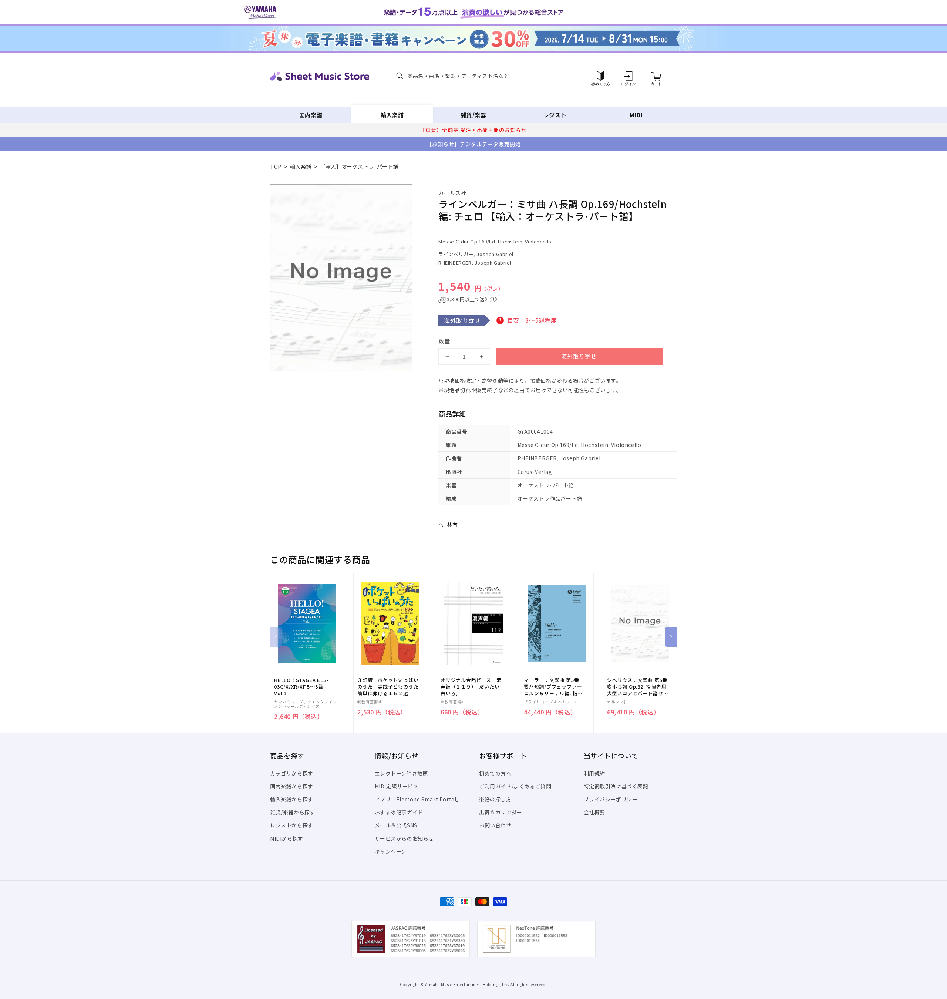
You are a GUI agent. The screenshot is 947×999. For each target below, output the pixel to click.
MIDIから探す (286, 838)
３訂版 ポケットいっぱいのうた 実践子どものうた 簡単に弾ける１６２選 (390, 687)
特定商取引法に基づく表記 (616, 786)
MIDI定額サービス (397, 786)
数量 (444, 341)
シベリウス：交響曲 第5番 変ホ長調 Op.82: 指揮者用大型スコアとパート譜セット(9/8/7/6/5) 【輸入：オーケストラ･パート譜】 (637, 687)
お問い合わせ (495, 825)
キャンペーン (391, 851)
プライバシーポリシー (611, 799)
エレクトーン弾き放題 (401, 773)
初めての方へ (495, 773)
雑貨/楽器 (473, 115)
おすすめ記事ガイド (399, 812)
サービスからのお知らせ (404, 838)
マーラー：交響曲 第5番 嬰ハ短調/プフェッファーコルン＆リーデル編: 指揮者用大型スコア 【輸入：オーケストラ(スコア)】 (553, 687)
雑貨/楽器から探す (292, 812)
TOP (276, 166)
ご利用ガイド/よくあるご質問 (515, 786)
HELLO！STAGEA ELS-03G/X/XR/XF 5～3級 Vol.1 (301, 687)
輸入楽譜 (392, 115)
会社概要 (594, 812)
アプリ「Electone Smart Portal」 (418, 799)
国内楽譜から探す (291, 786)
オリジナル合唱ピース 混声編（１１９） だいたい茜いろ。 (471, 687)
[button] (473, 76)
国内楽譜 (310, 115)
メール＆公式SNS (396, 825)
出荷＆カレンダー (500, 812)
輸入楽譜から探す (291, 799)
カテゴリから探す (291, 773)
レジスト (554, 115)
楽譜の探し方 (495, 799)
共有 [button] (452, 524)
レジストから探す (291, 825)
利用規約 (594, 773)
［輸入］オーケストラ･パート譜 (359, 166)
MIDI (636, 115)
